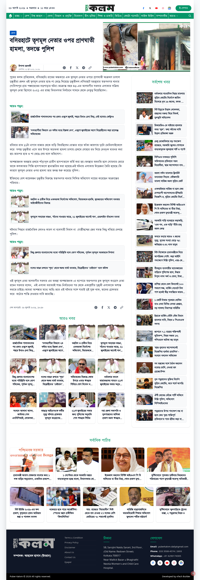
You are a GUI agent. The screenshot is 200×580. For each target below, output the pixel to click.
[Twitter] (160, 563)
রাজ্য (17, 16)
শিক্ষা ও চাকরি (105, 16)
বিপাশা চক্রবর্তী (25, 66)
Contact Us (70, 557)
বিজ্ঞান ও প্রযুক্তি (63, 16)
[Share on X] (77, 68)
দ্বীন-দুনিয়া (90, 16)
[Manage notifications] (193, 573)
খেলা (50, 16)
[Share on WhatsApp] (64, 68)
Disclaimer (70, 547)
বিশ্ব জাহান (36, 16)
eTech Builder (183, 576)
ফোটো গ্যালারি (131, 16)
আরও (173, 16)
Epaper (68, 562)
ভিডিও (118, 16)
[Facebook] (143, 8)
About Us (69, 552)
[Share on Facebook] (71, 68)
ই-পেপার (183, 8)
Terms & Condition (74, 538)
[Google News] (169, 8)
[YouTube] (156, 8)
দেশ (27, 16)
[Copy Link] (90, 68)
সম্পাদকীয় (161, 16)
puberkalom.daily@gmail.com (173, 546)
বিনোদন (78, 16)
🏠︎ (10, 16)
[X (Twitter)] (150, 8)
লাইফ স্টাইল (147, 16)
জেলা (13, 33)
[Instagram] (163, 8)
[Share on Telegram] (84, 68)
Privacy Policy (71, 542)
